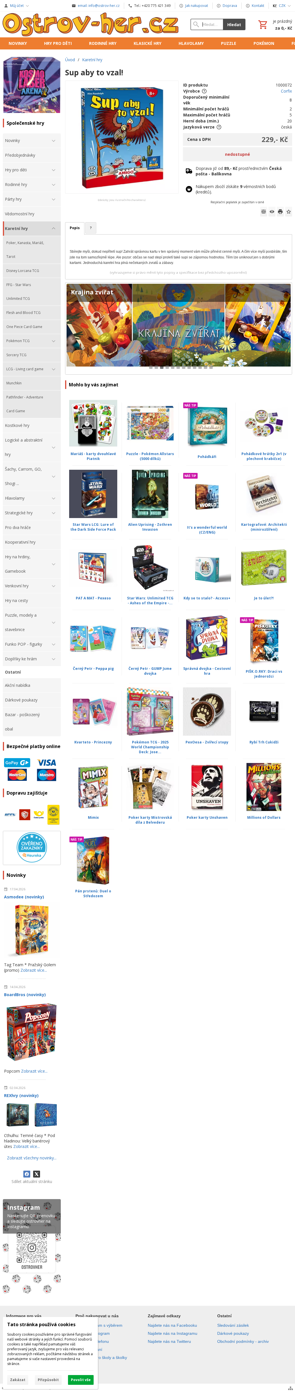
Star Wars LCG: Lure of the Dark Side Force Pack (93, 527)
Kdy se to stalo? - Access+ (207, 598)
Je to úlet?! (264, 598)
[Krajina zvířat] (179, 328)
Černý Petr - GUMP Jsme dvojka (150, 671)
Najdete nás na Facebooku (172, 1325)
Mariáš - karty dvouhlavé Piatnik (93, 456)
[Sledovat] (271, 211)
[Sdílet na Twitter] (36, 1174)
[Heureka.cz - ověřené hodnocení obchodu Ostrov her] (32, 861)
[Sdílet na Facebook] (26, 1174)
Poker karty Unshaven (207, 817)
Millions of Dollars (264, 817)
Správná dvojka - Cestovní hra (207, 671)
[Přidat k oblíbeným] (288, 211)
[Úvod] (91, 24)
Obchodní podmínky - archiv (243, 1341)
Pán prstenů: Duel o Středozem (93, 893)
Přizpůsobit (48, 1379)
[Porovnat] (263, 211)
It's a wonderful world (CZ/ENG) (207, 530)
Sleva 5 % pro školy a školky (101, 1357)
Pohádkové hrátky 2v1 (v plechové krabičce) (263, 456)
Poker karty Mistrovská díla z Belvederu (150, 820)
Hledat (234, 24)
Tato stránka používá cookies (41, 1324)
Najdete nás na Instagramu (172, 1333)
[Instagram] (32, 1247)
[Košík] (274, 24)
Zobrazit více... (33, 970)
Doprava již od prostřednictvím (239, 171)
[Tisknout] (280, 211)
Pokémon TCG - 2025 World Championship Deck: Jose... (150, 747)
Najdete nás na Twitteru (169, 1341)
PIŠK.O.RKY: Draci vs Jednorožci (264, 674)
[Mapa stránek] (290, 1388)
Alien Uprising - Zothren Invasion (150, 527)
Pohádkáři (207, 456)
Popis (75, 227)
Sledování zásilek (233, 1325)
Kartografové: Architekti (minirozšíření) (264, 527)
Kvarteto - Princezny (93, 742)
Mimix (93, 817)
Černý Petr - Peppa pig (93, 668)
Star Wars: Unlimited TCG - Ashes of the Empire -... (150, 600)
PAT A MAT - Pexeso (93, 598)
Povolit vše (81, 1379)
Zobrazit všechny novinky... (31, 1158)
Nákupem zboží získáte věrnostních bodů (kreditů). (236, 189)
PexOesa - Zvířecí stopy (207, 742)
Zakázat (17, 1379)
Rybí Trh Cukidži (264, 742)
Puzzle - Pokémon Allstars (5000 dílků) (150, 456)
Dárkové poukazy (233, 1333)
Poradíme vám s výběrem (98, 1325)
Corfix (286, 91)
